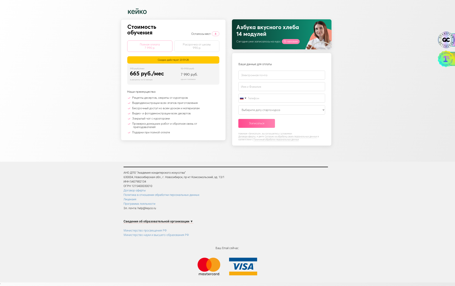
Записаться (256, 123)
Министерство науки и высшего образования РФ (156, 235)
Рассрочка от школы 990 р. (197, 46)
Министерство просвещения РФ (145, 230)
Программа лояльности (139, 203)
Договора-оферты (247, 136)
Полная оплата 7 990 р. (150, 46)
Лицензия (130, 199)
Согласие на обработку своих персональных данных (291, 136)
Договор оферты (135, 190)
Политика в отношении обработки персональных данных (161, 195)
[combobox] (243, 98)
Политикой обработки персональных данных (276, 139)
